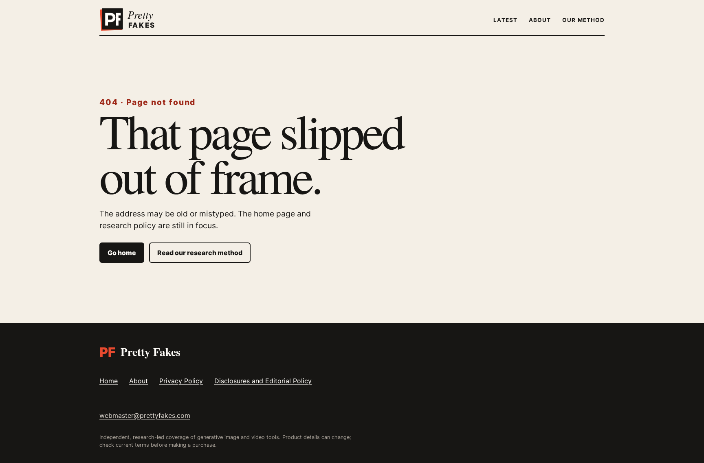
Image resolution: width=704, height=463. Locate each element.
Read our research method (199, 253)
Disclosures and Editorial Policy (263, 381)
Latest (505, 20)
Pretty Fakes (139, 352)
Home (108, 381)
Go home (122, 253)
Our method (583, 20)
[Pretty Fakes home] (138, 20)
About (540, 20)
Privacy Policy (181, 381)
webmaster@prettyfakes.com (144, 415)
